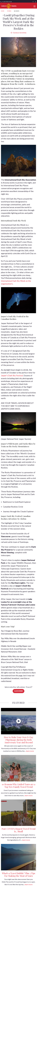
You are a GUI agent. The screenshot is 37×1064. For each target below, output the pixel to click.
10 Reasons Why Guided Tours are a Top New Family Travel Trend (18, 785)
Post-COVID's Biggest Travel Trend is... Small (18, 830)
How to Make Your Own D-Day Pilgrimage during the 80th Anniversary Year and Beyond (18, 740)
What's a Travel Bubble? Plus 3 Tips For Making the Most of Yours (18, 874)
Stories (9, 11)
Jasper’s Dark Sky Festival (12, 375)
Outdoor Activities (19, 33)
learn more (30, 751)
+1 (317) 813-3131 (7, 1)
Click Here (18, 691)
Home (2, 11)
